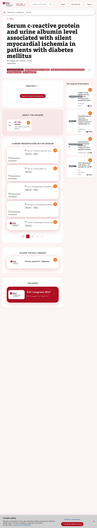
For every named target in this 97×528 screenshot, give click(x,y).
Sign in (89, 4)
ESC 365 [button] (20, 4)
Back (12, 19)
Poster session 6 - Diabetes (37, 261)
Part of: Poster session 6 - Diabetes (37, 69)
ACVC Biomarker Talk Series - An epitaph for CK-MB (85, 165)
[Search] (50, 4)
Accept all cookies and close (73, 524)
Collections (20, 12)
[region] (48, 521)
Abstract (28, 154)
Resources (11, 12)
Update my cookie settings (72, 519)
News (63, 4)
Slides (36, 154)
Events (28, 12)
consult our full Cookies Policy (22, 525)
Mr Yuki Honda (17, 123)
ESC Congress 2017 (39, 292)
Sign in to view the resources (33, 96)
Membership (75, 4)
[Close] (94, 521)
